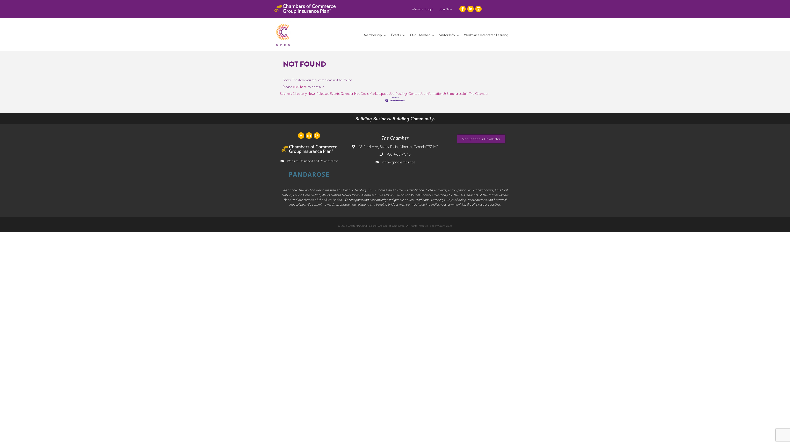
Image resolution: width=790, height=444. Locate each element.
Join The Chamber (475, 93)
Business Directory (293, 93)
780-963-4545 (398, 154)
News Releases (318, 93)
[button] (481, 138)
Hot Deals (361, 93)
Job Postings (398, 93)
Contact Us (416, 93)
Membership (373, 35)
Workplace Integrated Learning (486, 35)
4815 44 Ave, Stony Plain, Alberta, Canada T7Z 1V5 (398, 146)
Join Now (445, 9)
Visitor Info (447, 35)
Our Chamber (420, 35)
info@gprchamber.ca (398, 162)
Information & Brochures (444, 93)
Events (396, 35)
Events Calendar (341, 93)
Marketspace (378, 93)
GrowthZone (445, 226)
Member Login (422, 9)
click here (300, 86)
